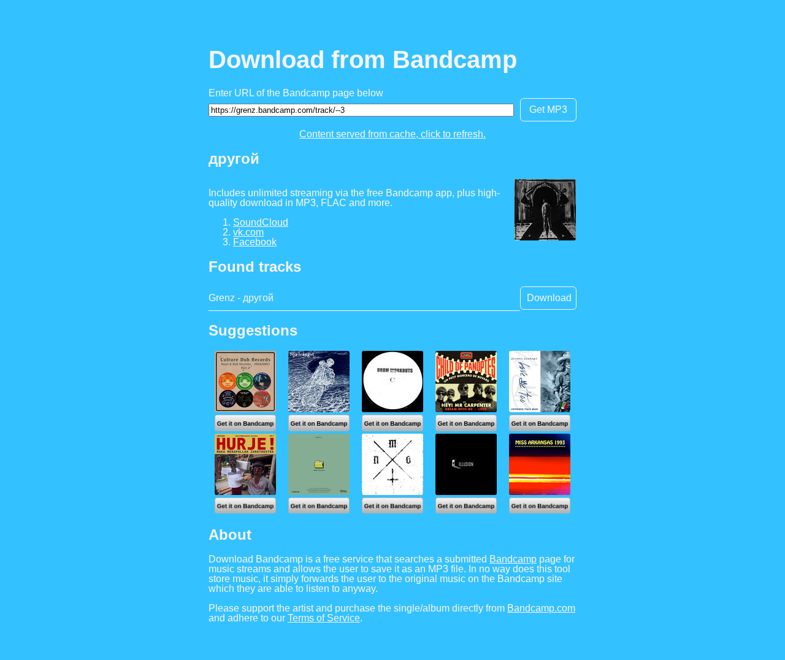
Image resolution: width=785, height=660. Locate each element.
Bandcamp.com (541, 608)
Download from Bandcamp (363, 59)
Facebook (255, 242)
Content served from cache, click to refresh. (392, 134)
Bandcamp (513, 559)
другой (234, 158)
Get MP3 (548, 109)
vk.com (248, 232)
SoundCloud (260, 222)
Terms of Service (324, 618)
